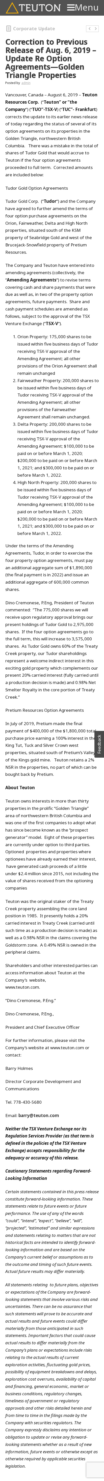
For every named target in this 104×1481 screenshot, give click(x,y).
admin (26, 83)
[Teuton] (33, 8)
